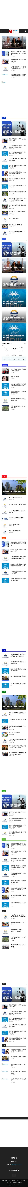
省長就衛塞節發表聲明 (14, 732)
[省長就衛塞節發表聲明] (5, 734)
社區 (3, 239)
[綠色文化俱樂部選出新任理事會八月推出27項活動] (5, 371)
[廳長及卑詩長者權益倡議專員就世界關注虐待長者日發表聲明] (5, 153)
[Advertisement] (14, 14)
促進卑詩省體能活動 (14, 218)
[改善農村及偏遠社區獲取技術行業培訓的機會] (5, 160)
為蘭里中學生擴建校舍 (14, 530)
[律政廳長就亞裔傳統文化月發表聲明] (5, 727)
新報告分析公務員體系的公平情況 (17, 719)
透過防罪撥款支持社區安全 (15, 497)
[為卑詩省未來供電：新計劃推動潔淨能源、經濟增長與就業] (5, 69)
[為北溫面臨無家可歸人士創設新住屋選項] (5, 512)
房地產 (4, 476)
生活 (3, 839)
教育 (3, 791)
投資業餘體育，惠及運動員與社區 (17, 231)
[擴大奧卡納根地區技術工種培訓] (5, 180)
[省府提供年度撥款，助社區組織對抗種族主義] (5, 741)
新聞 (3, 117)
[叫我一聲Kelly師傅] (5, 378)
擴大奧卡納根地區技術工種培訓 (17, 178)
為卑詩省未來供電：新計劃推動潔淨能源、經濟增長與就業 (13, 284)
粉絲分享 (15, 1182)
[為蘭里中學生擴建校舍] (5, 532)
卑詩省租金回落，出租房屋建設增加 (13, 491)
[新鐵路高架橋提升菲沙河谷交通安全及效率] (5, 193)
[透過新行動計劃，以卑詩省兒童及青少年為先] (5, 61)
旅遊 (3, 911)
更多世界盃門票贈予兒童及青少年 (17, 185)
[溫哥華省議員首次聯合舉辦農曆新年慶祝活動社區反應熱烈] (5, 747)
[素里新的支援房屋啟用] (5, 525)
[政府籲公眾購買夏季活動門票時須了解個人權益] (5, 167)
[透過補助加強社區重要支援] (5, 226)
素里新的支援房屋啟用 (14, 524)
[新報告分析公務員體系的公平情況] (5, 721)
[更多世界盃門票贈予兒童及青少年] (5, 186)
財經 (3, 650)
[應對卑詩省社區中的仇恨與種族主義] (5, 714)
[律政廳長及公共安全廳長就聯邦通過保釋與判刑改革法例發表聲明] (5, 53)
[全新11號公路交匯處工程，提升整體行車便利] (5, 408)
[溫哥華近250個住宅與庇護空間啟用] (5, 506)
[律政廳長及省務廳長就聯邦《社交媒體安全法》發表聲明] (5, 173)
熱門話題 (4, 365)
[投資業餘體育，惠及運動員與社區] (5, 233)
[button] (2, 31)
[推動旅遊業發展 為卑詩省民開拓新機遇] (5, 946)
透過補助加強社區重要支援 (15, 225)
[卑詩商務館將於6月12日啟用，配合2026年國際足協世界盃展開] (5, 200)
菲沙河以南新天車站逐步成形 (16, 517)
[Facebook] (14, 1175)
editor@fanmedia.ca (16, 1164)
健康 (3, 983)
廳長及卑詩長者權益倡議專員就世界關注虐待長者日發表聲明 (13, 302)
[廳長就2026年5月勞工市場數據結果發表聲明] (5, 213)
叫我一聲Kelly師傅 (15, 376)
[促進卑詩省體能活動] (5, 220)
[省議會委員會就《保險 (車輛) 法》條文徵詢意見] (5, 931)
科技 (3, 1045)
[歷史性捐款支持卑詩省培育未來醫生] (5, 206)
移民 (3, 691)
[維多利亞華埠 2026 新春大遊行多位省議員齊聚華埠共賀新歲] (5, 754)
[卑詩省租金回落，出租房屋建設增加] (14, 487)
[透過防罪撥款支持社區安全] (5, 499)
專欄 (3, 538)
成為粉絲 (20, 1182)
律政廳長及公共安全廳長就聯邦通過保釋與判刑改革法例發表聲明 (18, 53)
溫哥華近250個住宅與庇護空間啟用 (17, 504)
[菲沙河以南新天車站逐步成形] (5, 519)
